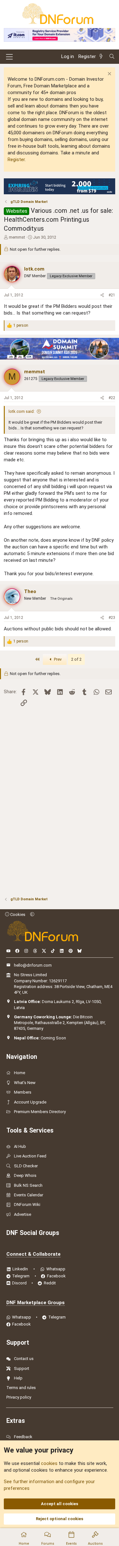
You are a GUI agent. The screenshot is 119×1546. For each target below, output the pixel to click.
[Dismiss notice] (108, 74)
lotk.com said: (22, 411)
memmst (17, 237)
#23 (112, 617)
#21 (112, 295)
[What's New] (102, 57)
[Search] (112, 57)
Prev (57, 659)
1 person (20, 325)
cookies (49, 1463)
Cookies (17, 914)
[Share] (102, 295)
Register (16, 159)
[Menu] (9, 56)
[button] (32, 914)
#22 (112, 398)
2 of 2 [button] (76, 659)
